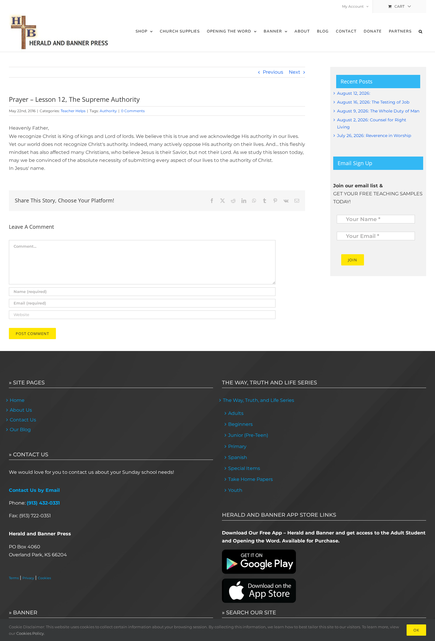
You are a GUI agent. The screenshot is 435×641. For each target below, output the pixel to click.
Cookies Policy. (30, 633)
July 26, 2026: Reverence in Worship (374, 135)
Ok (416, 630)
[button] (420, 31)
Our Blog (20, 429)
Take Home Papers (250, 479)
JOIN (352, 259)
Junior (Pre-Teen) (248, 435)
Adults (236, 413)
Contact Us (23, 420)
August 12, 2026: (353, 93)
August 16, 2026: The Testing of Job (373, 102)
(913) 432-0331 (43, 503)
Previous (273, 72)
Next (294, 72)
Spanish (237, 457)
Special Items (244, 468)
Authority (108, 111)
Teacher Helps (73, 111)
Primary (237, 446)
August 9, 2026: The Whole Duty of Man (378, 111)
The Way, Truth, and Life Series (258, 400)
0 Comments (133, 111)
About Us (21, 410)
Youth (235, 490)
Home (17, 400)
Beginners (240, 424)
